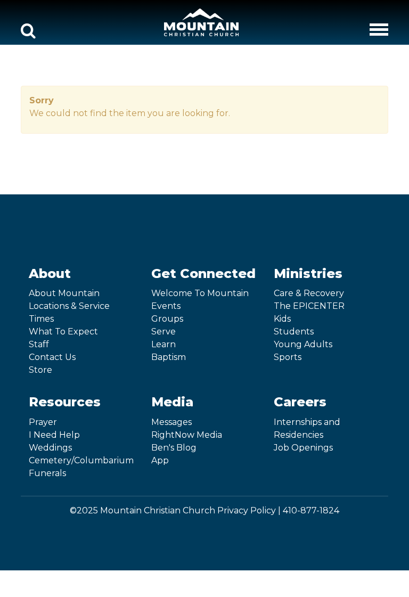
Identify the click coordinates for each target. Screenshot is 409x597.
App (160, 460)
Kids (282, 319)
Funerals (47, 473)
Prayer (43, 422)
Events (166, 306)
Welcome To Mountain (200, 293)
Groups (167, 319)
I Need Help (54, 435)
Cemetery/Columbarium (81, 460)
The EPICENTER (309, 306)
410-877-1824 (311, 510)
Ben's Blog (174, 448)
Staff (39, 344)
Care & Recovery (309, 293)
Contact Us (52, 357)
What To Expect (63, 331)
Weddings (50, 448)
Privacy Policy (246, 510)
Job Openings (303, 448)
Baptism (168, 357)
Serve (163, 331)
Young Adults (303, 344)
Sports (287, 357)
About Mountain (64, 293)
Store (40, 370)
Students (294, 331)
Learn (163, 344)
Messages (171, 422)
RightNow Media (186, 435)
